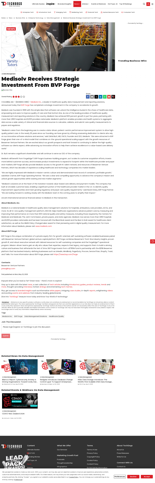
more (3, 287)
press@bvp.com (8, 268)
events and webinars (21, 293)
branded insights (25, 290)
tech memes (66, 287)
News (76, 4)
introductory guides (77, 284)
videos (110, 290)
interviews (27, 287)
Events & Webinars (98, 4)
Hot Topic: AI (112, 4)
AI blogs (43, 287)
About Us (120, 449)
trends (103, 284)
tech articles (55, 284)
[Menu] (152, 4)
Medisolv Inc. (36, 102)
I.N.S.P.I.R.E (31, 453)
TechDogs (13, 296)
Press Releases (123, 453)
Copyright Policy (93, 457)
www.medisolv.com (43, 226)
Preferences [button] (18, 479)
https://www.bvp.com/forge (66, 254)
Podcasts (60, 459)
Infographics (62, 466)
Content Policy (92, 464)
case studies (75, 290)
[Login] (148, 4)
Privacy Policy (92, 453)
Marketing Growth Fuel (67, 455)
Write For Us (121, 457)
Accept (147, 477)
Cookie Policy (92, 460)
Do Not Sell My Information (97, 468)
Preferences (120, 477)
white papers (55, 290)
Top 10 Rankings (125, 4)
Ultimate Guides (38, 4)
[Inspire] (51, 4)
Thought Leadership (65, 463)
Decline (133, 477)
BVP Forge (25, 105)
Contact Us (121, 466)
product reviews (93, 284)
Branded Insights (64, 4)
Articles (85, 4)
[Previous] (2, 366)
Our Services (62, 449)
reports (92, 290)
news (30, 284)
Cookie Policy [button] (73, 477)
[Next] (113, 366)
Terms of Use (92, 449)
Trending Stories (33, 457)
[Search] (144, 4)
